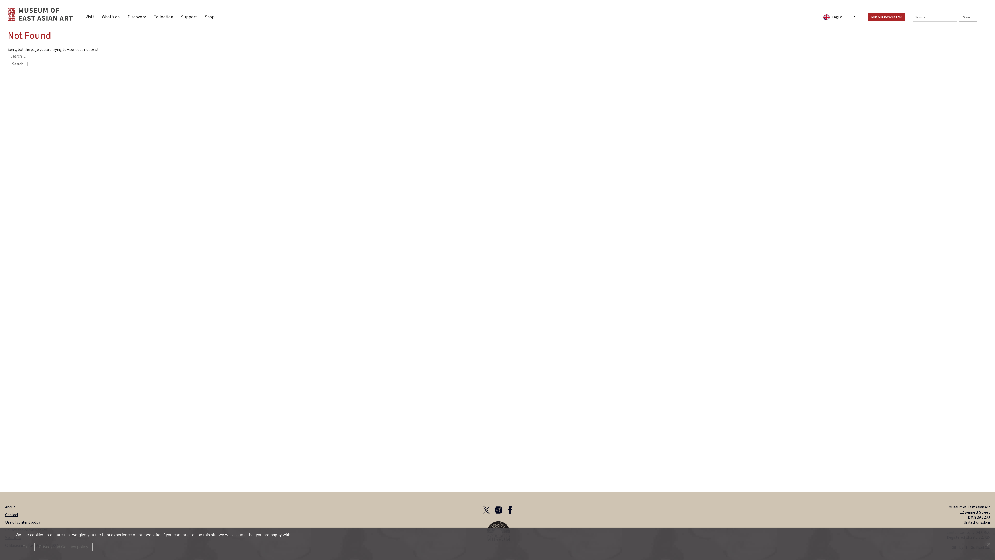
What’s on (111, 17)
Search (967, 17)
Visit (90, 17)
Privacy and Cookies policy (63, 546)
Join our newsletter (886, 17)
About (10, 507)
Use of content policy (22, 522)
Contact (11, 515)
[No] (988, 544)
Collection (163, 17)
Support (189, 17)
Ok (25, 546)
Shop (210, 17)
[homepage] (40, 14)
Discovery (136, 17)
